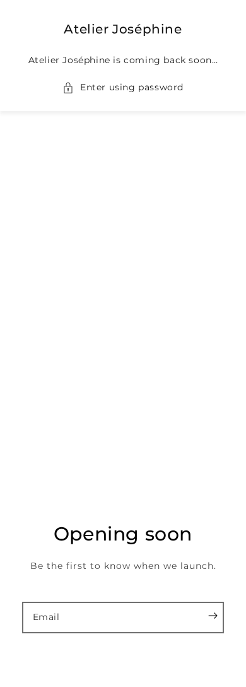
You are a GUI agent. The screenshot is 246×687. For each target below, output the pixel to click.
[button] (123, 87)
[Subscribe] (213, 616)
